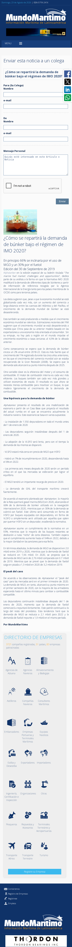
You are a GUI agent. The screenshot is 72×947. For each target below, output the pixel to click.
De (5, 118)
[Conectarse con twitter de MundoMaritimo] (67, 81)
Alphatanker (9, 272)
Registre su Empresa (34, 871)
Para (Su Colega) (13, 85)
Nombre (8, 88)
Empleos (12, 903)
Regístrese (12, 898)
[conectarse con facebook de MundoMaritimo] (67, 73)
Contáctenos (14, 888)
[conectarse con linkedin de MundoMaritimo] (67, 89)
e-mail (7, 100)
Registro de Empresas (18, 893)
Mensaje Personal (14, 151)
